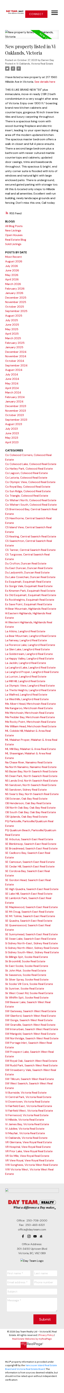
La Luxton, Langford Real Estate (25, 676)
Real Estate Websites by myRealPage (32, 1338)
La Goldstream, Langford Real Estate (29, 654)
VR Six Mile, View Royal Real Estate (27, 1156)
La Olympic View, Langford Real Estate (30, 685)
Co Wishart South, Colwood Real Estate (31, 504)
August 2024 (13, 370)
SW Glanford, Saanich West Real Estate (30, 1016)
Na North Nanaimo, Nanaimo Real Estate (31, 767)
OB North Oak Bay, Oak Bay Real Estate (30, 807)
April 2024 (12, 388)
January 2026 (14, 293)
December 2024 (15, 352)
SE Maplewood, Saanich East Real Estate (31, 907)
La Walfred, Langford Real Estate (26, 694)
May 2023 (11, 438)
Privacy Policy (46, 1335)
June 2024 (12, 379)
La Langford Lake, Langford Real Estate (30, 667)
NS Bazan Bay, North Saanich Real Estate (31, 771)
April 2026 (12, 279)
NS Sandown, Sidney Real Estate (26, 789)
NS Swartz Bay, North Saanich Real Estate (32, 794)
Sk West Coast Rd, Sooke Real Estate (29, 993)
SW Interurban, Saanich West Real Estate (31, 1029)
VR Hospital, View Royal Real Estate (28, 1147)
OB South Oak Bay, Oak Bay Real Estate (30, 812)
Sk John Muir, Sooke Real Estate (25, 970)
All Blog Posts (14, 226)
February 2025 (15, 343)
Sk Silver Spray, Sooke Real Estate (27, 979)
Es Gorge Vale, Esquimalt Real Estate (29, 586)
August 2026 (13, 261)
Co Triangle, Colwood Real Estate (26, 495)
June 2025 (12, 324)
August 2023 (13, 424)
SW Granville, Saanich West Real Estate (30, 1025)
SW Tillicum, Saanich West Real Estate (29, 1079)
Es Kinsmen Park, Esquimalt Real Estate (30, 591)
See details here (44, 82)
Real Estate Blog (15, 240)
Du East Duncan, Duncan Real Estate (29, 568)
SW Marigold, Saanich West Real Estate (30, 1034)
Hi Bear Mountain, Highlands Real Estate (30, 609)
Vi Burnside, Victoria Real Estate (26, 1092)
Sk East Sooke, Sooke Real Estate (26, 966)
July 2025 (11, 320)
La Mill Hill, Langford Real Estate (25, 681)
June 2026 (12, 270)
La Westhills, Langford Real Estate (27, 699)
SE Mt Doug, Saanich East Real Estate (29, 912)
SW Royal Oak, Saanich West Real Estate (31, 1061)
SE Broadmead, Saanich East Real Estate (31, 848)
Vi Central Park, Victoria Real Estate (28, 1097)
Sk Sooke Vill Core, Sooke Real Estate (29, 984)
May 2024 (11, 383)
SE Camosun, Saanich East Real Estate (30, 862)
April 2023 (11, 442)
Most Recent (13, 257)
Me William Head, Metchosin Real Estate (30, 726)
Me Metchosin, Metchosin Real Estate (29, 713)
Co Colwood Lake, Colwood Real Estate (30, 464)
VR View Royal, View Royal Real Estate (29, 1160)
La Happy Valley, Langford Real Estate (29, 658)
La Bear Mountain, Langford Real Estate (30, 636)
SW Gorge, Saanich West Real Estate (29, 1020)
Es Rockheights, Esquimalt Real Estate (29, 600)
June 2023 (12, 433)
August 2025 (13, 315)
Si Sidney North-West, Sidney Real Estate (31, 948)
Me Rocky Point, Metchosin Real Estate (30, 722)
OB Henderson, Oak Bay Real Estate (28, 803)
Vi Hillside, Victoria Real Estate (24, 1119)
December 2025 (15, 297)
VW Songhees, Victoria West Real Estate (31, 1165)
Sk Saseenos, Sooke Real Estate (25, 975)
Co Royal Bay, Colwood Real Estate (27, 486)
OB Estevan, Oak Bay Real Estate (26, 798)
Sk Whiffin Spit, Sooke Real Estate (27, 997)
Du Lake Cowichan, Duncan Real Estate (30, 577)
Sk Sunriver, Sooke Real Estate (24, 988)
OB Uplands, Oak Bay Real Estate (26, 816)
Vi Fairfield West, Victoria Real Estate (29, 1110)
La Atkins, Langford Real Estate (25, 631)
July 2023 (11, 429)
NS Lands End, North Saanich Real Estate (31, 780)
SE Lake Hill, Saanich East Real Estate (28, 894)
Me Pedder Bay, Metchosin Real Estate (30, 717)
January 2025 (14, 347)
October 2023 (14, 415)
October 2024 (14, 361)
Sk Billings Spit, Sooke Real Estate (26, 957)
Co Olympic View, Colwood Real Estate (30, 482)
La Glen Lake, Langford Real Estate (27, 649)
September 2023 (16, 420)
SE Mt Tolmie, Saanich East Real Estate (30, 916)
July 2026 (11, 266)
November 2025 (15, 302)
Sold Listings (13, 244)
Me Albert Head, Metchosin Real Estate (30, 704)
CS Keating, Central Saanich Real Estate (30, 536)
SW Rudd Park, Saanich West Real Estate (31, 1065)
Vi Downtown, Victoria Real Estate (27, 1101)
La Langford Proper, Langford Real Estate (32, 672)
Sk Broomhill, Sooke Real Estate (25, 961)
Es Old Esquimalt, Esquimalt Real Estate (30, 595)
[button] (36, 14)
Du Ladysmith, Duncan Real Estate (27, 572)
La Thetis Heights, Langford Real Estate (30, 690)
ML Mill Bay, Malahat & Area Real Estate (30, 749)
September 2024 (16, 365)
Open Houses (14, 235)
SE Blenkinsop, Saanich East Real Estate (30, 844)
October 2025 (14, 306)
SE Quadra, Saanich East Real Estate (28, 921)
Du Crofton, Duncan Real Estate (25, 563)
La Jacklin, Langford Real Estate (25, 663)
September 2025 (16, 311)
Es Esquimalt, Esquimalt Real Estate (28, 582)
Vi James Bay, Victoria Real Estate (27, 1124)
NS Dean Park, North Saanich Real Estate (31, 776)
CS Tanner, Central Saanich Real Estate (30, 550)
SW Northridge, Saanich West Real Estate (31, 1038)
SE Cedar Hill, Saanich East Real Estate (30, 866)
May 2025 (11, 329)
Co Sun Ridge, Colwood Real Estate (28, 491)
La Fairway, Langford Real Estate (26, 640)
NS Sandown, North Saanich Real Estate (30, 785)
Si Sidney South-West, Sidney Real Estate (32, 952)
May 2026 (11, 275)
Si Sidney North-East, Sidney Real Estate (31, 943)
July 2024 (11, 374)
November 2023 (15, 411)
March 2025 (13, 338)
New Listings (13, 230)
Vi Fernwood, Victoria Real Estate (27, 1115)
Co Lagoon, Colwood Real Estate (26, 473)
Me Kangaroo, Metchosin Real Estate (29, 708)
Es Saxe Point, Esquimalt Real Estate (28, 604)
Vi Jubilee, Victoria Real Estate (24, 1128)
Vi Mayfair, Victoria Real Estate (25, 1133)
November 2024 (15, 356)
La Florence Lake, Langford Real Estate (30, 645)
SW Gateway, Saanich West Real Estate (30, 1011)
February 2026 (15, 288)
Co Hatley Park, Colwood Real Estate (29, 468)
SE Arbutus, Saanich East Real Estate (29, 839)
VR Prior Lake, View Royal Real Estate (29, 1151)
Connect (36, 14)
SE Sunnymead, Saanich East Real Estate (31, 934)
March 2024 (13, 392)
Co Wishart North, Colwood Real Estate (30, 500)
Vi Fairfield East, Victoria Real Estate (28, 1106)
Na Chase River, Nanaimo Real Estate (28, 762)
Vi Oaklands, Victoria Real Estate (34, 63)
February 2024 (15, 397)
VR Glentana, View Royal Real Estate (28, 1142)
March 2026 (13, 284)
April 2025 (12, 333)
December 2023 (15, 406)
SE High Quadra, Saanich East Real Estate (31, 889)
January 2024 (14, 401)
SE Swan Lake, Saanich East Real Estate (30, 939)
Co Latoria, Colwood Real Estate (26, 477)
